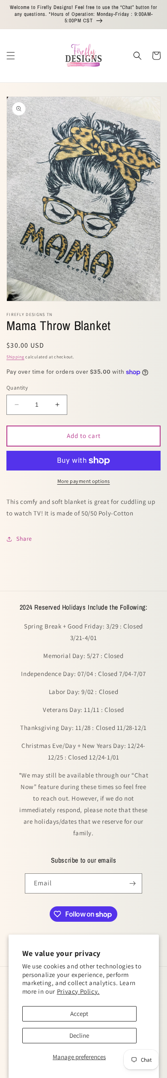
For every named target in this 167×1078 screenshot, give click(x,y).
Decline (79, 1035)
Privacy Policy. (78, 991)
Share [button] (24, 538)
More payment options (83, 481)
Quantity (17, 387)
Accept (79, 1014)
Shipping (15, 357)
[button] (10, 55)
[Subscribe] (132, 883)
